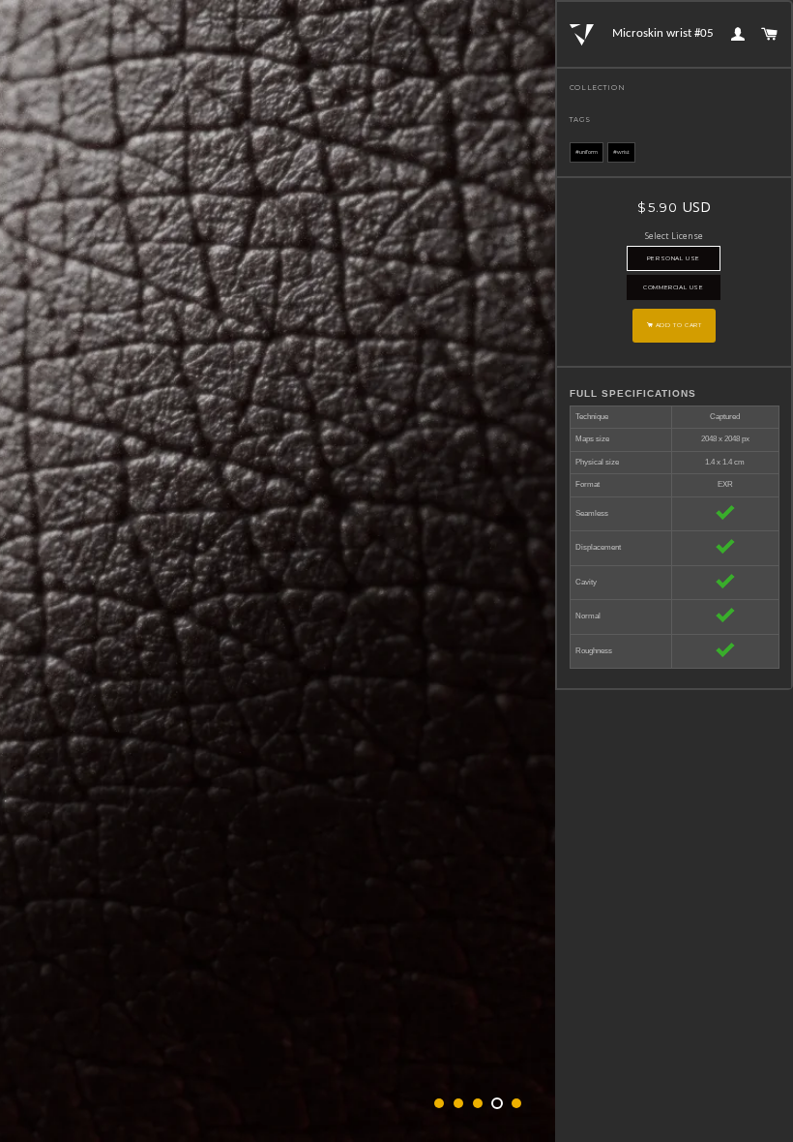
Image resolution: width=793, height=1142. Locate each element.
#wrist (621, 152)
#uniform (586, 152)
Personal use (673, 258)
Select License (674, 235)
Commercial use (673, 287)
